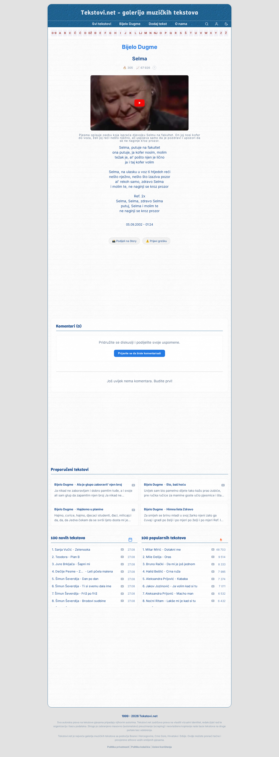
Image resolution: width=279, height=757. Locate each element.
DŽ (90, 33)
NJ (155, 33)
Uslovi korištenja (162, 746)
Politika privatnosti (118, 746)
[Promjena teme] (226, 24)
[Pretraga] (207, 24)
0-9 (54, 33)
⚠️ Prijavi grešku (156, 241)
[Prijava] (216, 24)
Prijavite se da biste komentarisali (139, 353)
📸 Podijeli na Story (124, 241)
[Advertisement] (139, 281)
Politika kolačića (140, 746)
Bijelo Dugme (139, 47)
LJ (140, 33)
